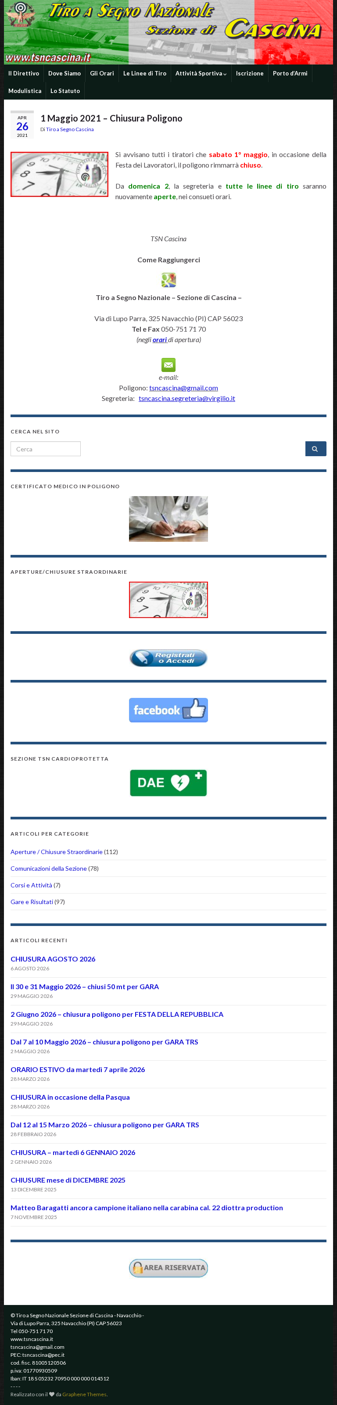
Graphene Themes (84, 1394)
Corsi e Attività (31, 885)
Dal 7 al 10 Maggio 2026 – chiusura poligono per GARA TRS (104, 1041)
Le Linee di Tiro (144, 73)
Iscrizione (250, 73)
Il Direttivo (23, 73)
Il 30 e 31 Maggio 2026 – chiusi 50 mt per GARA (85, 986)
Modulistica (24, 90)
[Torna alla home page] (168, 32)
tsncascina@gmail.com (183, 387)
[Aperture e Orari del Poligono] (168, 599)
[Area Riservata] (168, 1267)
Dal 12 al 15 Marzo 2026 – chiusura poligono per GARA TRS (105, 1124)
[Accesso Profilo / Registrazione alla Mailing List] (168, 657)
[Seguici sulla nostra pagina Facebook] (168, 710)
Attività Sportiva (199, 73)
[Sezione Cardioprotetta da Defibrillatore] (168, 783)
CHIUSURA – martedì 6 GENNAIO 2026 (73, 1152)
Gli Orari (102, 73)
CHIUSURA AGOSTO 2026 (53, 959)
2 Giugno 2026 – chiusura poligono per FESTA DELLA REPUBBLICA (117, 1014)
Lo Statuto (65, 90)
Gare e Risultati (32, 901)
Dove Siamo (64, 73)
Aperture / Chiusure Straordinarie (57, 851)
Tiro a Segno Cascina (70, 129)
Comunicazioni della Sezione (49, 868)
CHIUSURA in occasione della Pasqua (70, 1097)
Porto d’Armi (290, 73)
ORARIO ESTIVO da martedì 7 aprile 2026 (78, 1069)
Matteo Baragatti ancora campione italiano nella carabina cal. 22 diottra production (147, 1207)
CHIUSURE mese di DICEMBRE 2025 (68, 1180)
